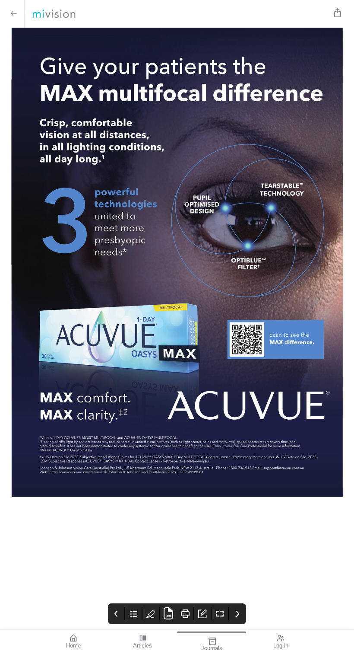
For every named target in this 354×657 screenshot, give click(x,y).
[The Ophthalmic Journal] (175, 14)
